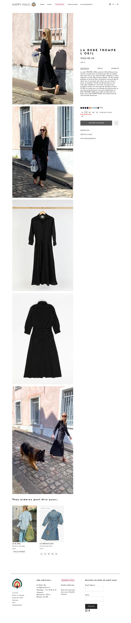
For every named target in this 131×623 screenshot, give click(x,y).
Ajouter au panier (96, 123)
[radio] (82, 112)
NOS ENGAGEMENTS (88, 138)
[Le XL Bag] (24, 524)
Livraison (15, 593)
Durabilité (115, 68)
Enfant (49, 4)
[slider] (40, 492)
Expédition (84, 130)
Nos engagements (86, 4)
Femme (42, 4)
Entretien (15, 600)
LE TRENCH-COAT (47, 543)
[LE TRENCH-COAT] (52, 524)
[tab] (84, 68)
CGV (13, 602)
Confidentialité (17, 605)
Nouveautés (60, 4)
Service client (86, 134)
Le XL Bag (16, 543)
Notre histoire (72, 4)
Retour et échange (18, 595)
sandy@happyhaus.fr (43, 587)
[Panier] (110, 4)
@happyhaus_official (43, 594)
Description (84, 68)
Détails (100, 68)
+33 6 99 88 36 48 (50, 590)
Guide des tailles (106, 112)
